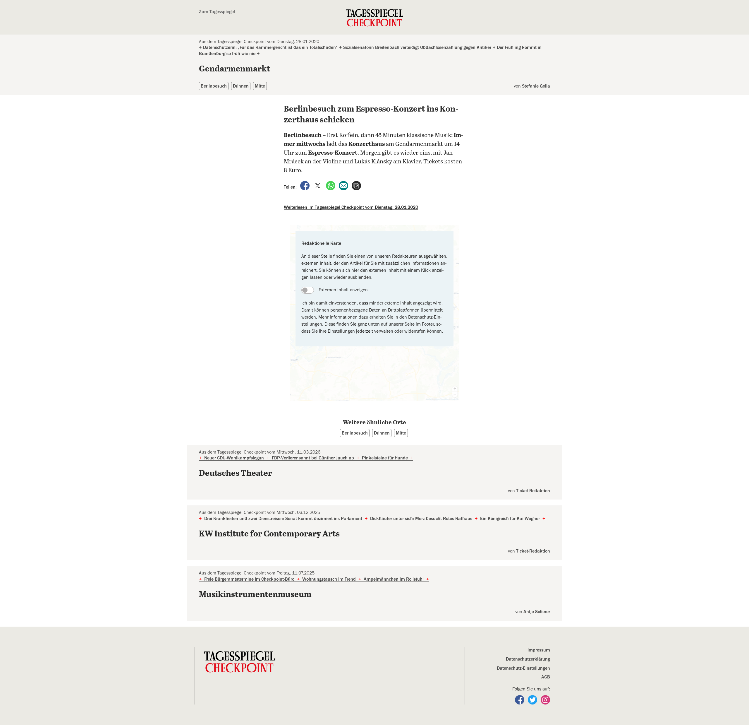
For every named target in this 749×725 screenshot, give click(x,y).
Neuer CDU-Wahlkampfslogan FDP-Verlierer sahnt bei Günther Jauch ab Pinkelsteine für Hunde (306, 458)
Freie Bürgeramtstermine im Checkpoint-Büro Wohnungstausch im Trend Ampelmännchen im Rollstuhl (314, 579)
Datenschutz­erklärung (528, 659)
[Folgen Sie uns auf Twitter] (533, 699)
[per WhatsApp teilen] (331, 185)
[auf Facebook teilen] (305, 185)
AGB (545, 677)
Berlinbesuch (214, 86)
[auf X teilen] (318, 185)
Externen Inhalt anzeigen (343, 290)
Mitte (260, 86)
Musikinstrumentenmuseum (255, 594)
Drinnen (241, 86)
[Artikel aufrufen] (356, 185)
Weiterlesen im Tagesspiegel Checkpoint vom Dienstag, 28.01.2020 (351, 207)
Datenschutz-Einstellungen (523, 668)
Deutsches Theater (235, 473)
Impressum (539, 650)
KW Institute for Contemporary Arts (269, 534)
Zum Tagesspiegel (217, 11)
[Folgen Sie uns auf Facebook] (520, 699)
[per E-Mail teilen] (344, 185)
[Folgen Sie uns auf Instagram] (545, 699)
